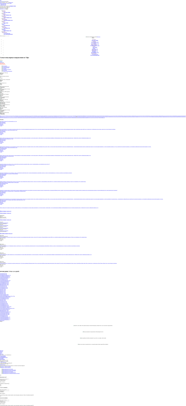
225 (78, 116)
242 (101, 116)
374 (94, 117)
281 (154, 116)
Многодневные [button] (4, 19)
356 (69, 117)
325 (27, 117)
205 (51, 116)
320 (21, 117)
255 (118, 116)
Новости (1, 351)
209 (56, 116)
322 (23, 117)
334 (40, 117)
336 (42, 117)
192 (33, 116)
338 (45, 117)
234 (90, 116)
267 (135, 116)
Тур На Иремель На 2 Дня (4, 282)
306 (2, 117)
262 (128, 116)
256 (120, 116)
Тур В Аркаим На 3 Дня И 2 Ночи (5, 306)
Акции (1, 352)
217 (67, 116)
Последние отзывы (4, 233)
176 (11, 116)
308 (4, 117)
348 (59, 117)
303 (183, 116)
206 (52, 116)
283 (156, 116)
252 (114, 116)
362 (78, 117)
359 (74, 117)
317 (17, 117)
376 (97, 117)
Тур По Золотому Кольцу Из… (5, 309)
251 (113, 116)
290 (166, 116)
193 (34, 116)
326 (29, 117)
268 (136, 116)
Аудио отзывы (3, 213)
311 (8, 117)
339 (46, 117)
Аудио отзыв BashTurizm (4, 222)
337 (44, 117)
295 (173, 116)
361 (76, 117)
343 (52, 117)
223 (75, 116)
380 (102, 117)
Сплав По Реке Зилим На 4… (5, 312)
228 (82, 116)
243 (102, 116)
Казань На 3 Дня (2, 291)
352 (64, 117)
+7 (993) (3, 4)
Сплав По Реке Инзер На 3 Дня (5, 280)
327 (30, 117)
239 (97, 116)
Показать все (2, 320)
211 (59, 116)
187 (26, 116)
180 (17, 116)
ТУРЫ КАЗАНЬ (2, 355)
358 (72, 117)
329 (33, 117)
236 (93, 116)
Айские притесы (3, 64)
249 (110, 116)
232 (87, 116)
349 (60, 117)
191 (32, 116)
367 (84, 117)
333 (38, 117)
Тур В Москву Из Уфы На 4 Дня (5, 275)
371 (90, 117)
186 (25, 116)
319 (19, 117)
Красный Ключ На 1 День (4, 284)
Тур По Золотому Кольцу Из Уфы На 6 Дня (7, 308)
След (104, 117)
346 (56, 117)
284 (158, 116)
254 (117, 116)
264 (131, 116)
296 (174, 116)
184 (22, 116)
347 (57, 117)
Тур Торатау (2, 62)
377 (98, 117)
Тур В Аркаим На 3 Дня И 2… (5, 307)
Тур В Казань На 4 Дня (4, 278)
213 (61, 116)
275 (145, 116)
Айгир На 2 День (3, 299)
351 (63, 117)
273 (143, 116)
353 (65, 117)
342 (50, 117)
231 (86, 116)
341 (49, 117)
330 (34, 117)
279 (151, 116)
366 (83, 117)
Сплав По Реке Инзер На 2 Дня (5, 318)
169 (2, 116)
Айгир (1, 61)
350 (61, 117)
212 (60, 116)
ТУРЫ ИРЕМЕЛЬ (3, 356)
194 (36, 116)
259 (124, 116)
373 (93, 117)
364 (80, 117)
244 (103, 116)
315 (14, 117)
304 (185, 116)
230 (84, 116)
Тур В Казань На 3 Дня (4, 287)
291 (167, 116)
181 (18, 116)
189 (29, 116)
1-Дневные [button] (4, 14)
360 (75, 117)
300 (179, 116)
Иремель (1, 60)
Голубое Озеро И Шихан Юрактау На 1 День (7, 296)
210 (57, 116)
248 (109, 116)
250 (112, 116)
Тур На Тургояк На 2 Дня (4, 294)
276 (147, 116)
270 (139, 116)
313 (11, 117)
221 (72, 116)
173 (7, 116)
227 (80, 116)
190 (30, 116)
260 (125, 116)
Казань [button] (3, 24)
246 (106, 116)
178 (14, 116)
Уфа (0, 0)
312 (10, 117)
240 (98, 116)
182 (19, 116)
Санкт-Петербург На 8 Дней (4, 313)
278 (149, 116)
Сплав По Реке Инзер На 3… (5, 281)
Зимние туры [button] (4, 27)
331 (36, 117)
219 (69, 116)
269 (137, 116)
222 (74, 116)
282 (155, 116)
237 (94, 116)
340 (48, 117)
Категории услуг (3, 8)
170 (3, 116)
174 (8, 116)
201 (45, 116)
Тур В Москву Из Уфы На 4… (5, 276)
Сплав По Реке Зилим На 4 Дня (5, 311)
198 (41, 116)
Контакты (11, 2)
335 (41, 117)
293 (170, 116)
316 (15, 117)
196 (38, 116)
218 (68, 116)
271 (140, 116)
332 (37, 117)
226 (79, 116)
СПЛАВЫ (1, 358)
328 (32, 117)
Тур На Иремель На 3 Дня (4, 297)
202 (46, 116)
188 (27, 116)
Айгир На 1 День (3, 289)
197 (40, 116)
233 (88, 116)
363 (79, 117)
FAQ (1, 353)
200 (44, 116)
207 (53, 116)
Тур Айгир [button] (4, 11)
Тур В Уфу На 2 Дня (3, 273)
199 (42, 116)
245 (105, 116)
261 (126, 116)
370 (88, 117)
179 (15, 116)
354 (67, 117)
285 (159, 116)
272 (141, 116)
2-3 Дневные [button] (4, 16)
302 (182, 116)
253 (116, 116)
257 (121, 116)
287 (162, 116)
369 (87, 117)
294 (171, 116)
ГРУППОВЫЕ (2, 359)
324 (26, 117)
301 (181, 116)
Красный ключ (2, 63)
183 (21, 116)
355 (68, 117)
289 (164, 116)
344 (53, 117)
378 (99, 117)
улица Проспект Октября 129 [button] (5, 7)
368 (86, 117)
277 (148, 116)
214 (63, 116)
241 (99, 116)
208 (55, 116)
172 (6, 116)
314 (13, 117)
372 (91, 117)
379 (101, 117)
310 (7, 117)
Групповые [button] (4, 29)
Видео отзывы (3, 211)
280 (152, 116)
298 (177, 116)
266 (133, 116)
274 (144, 116)
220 (71, 116)
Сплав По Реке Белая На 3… (4, 277)
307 (3, 117)
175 (10, 116)
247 (107, 116)
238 (95, 116)
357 (71, 117)
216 (65, 116)
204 (49, 116)
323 (25, 117)
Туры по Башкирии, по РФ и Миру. (6, 3)
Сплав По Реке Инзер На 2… (5, 319)
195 (37, 116)
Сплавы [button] (94, 46)
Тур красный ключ (7, 33)
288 (163, 116)
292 (168, 116)
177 (13, 116)
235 (91, 116)
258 (122, 116)
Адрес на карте (2, 364)
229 (83, 116)
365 (82, 117)
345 (55, 117)
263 (129, 116)
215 (64, 116)
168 (0, 116)
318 (18, 117)
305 (0, 117)
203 (48, 116)
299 (178, 116)
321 (22, 117)
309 (6, 117)
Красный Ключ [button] (4, 32)
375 (95, 117)
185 (23, 116)
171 (4, 116)
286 (160, 116)
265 (132, 116)
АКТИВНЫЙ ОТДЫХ (4, 357)
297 (175, 116)
